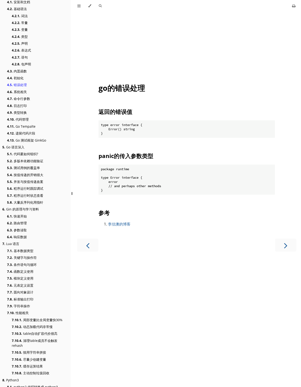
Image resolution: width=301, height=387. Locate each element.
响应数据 (17, 237)
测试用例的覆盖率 (23, 168)
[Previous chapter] (87, 245)
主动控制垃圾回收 (30, 373)
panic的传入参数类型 (126, 156)
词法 (20, 16)
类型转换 (17, 112)
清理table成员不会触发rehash (34, 343)
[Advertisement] (186, 45)
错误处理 (17, 85)
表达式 (21, 50)
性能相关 (18, 313)
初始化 (15, 78)
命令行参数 (18, 98)
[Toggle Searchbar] (100, 6)
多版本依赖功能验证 (25, 161)
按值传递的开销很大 (25, 175)
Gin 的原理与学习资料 (20, 209)
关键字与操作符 (22, 257)
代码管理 (18, 119)
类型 (20, 36)
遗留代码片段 (21, 133)
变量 (20, 29)
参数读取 (17, 230)
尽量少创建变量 (29, 359)
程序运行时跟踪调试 (25, 188)
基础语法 (17, 9)
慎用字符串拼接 (29, 352)
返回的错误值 (115, 111)
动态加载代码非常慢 (32, 326)
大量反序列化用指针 (25, 202)
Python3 (10, 380)
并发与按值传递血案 (25, 181)
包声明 (21, 64)
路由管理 (17, 223)
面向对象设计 (20, 292)
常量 (20, 22)
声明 (20, 43)
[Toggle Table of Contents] (79, 6)
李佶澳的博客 (119, 224)
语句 (20, 57)
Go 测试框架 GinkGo (26, 140)
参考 (104, 213)
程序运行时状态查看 (25, 195)
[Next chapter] (285, 245)
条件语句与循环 (22, 264)
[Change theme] (89, 6)
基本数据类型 (20, 251)
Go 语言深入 (13, 147)
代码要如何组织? (22, 154)
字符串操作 (18, 306)
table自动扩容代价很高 (34, 333)
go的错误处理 (122, 88)
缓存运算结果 (27, 366)
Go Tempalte (21, 126)
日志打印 (17, 105)
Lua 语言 (10, 243)
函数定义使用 (20, 271)
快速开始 (17, 216)
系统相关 (17, 92)
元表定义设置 (20, 285)
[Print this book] (293, 5)
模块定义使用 (20, 278)
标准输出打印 (20, 299)
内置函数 (17, 71)
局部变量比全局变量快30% (37, 320)
